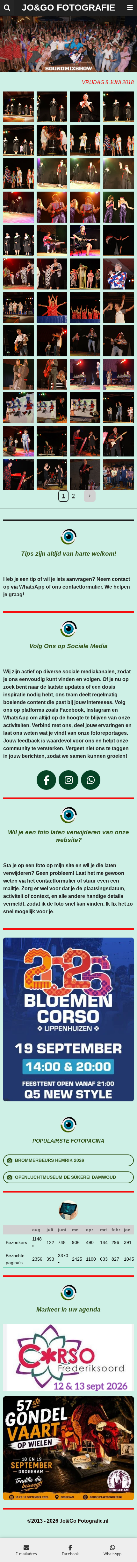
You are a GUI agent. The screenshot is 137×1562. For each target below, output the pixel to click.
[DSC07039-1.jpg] (18, 241)
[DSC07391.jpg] (118, 441)
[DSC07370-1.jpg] (118, 407)
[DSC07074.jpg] (85, 174)
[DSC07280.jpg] (118, 341)
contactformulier (82, 587)
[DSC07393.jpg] (51, 474)
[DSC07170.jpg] (18, 274)
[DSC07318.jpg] (51, 374)
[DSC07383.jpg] (51, 441)
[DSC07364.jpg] (51, 407)
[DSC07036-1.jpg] (51, 107)
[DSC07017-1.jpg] (118, 107)
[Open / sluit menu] (130, 7)
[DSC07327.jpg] (85, 374)
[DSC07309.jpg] (18, 374)
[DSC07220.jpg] (51, 307)
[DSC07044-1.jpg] (51, 140)
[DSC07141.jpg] (51, 241)
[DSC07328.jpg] (118, 374)
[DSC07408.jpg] (118, 474)
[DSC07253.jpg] (18, 341)
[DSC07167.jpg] (118, 241)
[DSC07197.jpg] (18, 307)
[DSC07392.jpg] (18, 474)
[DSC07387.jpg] (85, 441)
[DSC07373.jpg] (18, 441)
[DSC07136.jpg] (118, 207)
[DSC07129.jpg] (85, 207)
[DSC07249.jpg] (118, 307)
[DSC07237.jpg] (85, 307)
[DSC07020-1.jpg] (85, 107)
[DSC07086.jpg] (18, 207)
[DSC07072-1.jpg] (18, 174)
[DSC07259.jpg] (51, 341)
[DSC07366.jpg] (85, 407)
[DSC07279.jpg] (85, 341)
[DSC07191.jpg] (118, 274)
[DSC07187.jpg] (85, 274)
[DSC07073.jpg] (51, 174)
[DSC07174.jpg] (51, 274)
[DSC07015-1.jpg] (18, 140)
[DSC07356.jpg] (18, 407)
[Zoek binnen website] (7, 7)
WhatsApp (32, 587)
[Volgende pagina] (90, 496)
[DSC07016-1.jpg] (18, 107)
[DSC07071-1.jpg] (118, 140)
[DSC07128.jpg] (51, 207)
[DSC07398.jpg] (85, 474)
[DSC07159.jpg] (85, 241)
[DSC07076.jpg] (118, 174)
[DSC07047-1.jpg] (85, 140)
